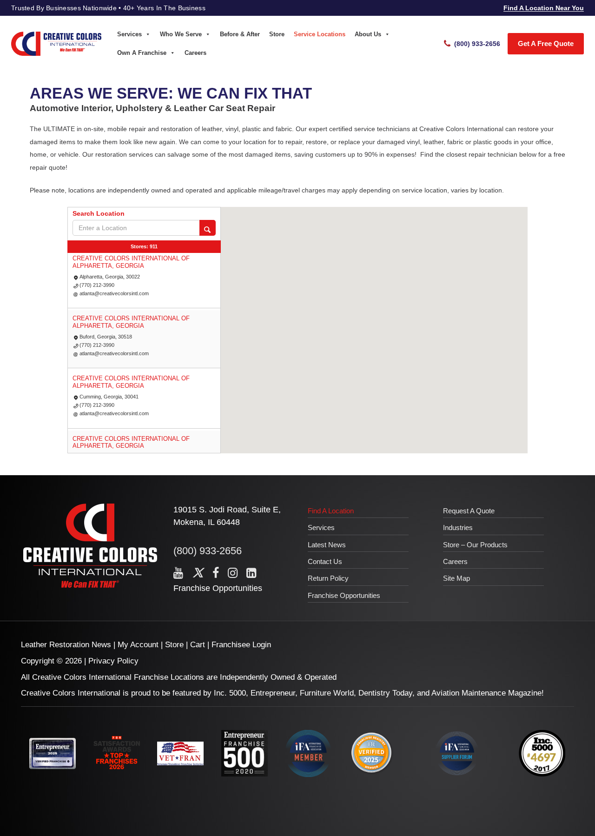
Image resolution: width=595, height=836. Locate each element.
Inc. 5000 (230, 693)
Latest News (327, 545)
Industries (458, 527)
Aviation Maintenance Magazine (486, 693)
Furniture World (327, 693)
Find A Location (331, 511)
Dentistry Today (385, 693)
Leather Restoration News (66, 644)
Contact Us (325, 561)
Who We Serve (181, 34)
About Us (368, 34)
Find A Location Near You (543, 8)
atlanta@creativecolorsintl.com (114, 293)
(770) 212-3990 (96, 285)
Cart (197, 644)
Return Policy (328, 578)
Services (129, 34)
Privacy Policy (113, 661)
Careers (195, 52)
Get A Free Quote (546, 43)
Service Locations (319, 34)
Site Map (456, 578)
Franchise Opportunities (217, 588)
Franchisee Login (241, 644)
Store (276, 34)
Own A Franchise (141, 52)
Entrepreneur (273, 693)
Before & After (240, 34)
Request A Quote (469, 511)
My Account (138, 644)
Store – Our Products (475, 545)
